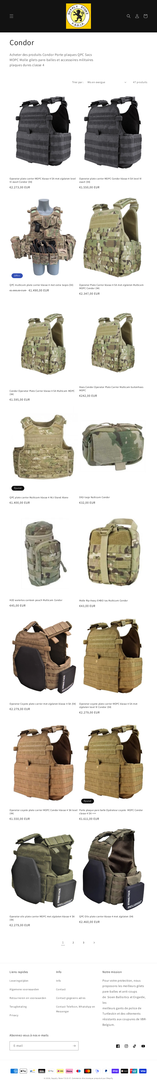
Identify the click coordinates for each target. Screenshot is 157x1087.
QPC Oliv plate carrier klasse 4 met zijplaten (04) (106, 916)
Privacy (14, 1015)
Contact (61, 989)
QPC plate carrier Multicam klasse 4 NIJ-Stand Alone (39, 497)
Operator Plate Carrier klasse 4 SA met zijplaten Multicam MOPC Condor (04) (111, 287)
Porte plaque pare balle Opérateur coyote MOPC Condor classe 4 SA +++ (111, 812)
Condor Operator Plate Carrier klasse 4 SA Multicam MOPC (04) (42, 392)
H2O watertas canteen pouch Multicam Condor (36, 600)
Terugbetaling (18, 1006)
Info (58, 980)
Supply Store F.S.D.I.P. (61, 1078)
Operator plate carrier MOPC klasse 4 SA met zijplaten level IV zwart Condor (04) (43, 180)
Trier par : (77, 82)
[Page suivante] (94, 942)
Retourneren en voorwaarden (28, 998)
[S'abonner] (74, 1045)
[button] (11, 16)
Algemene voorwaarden (24, 989)
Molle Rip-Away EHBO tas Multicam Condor (103, 600)
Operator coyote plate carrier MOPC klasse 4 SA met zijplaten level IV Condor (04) (108, 705)
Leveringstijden (19, 980)
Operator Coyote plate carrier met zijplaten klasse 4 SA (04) (43, 703)
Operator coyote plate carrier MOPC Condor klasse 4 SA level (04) (43, 812)
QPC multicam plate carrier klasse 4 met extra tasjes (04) (41, 285)
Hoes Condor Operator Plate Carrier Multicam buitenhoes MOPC (111, 389)
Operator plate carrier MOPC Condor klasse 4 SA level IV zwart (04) (110, 180)
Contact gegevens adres (71, 998)
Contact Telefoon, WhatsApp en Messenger (75, 1009)
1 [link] (63, 942)
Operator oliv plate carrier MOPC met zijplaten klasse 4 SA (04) (42, 918)
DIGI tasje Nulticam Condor (94, 497)
